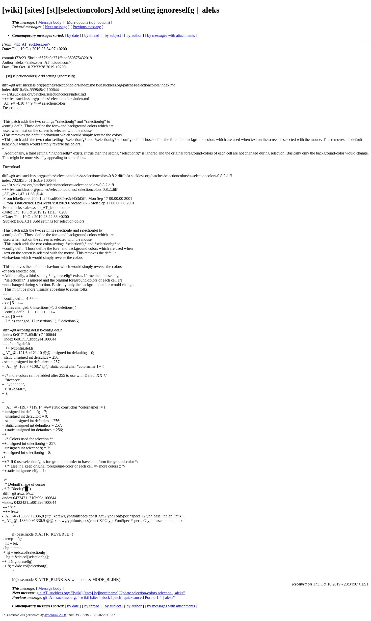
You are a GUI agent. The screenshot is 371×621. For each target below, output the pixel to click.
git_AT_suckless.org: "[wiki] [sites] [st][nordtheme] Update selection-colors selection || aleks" (111, 593)
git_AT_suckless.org (32, 44)
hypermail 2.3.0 (55, 615)
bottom (103, 22)
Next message (56, 27)
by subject (113, 35)
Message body (49, 22)
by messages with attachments (171, 35)
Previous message (87, 27)
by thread (91, 35)
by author (134, 35)
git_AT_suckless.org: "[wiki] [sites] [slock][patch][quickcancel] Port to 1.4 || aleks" (109, 597)
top (92, 22)
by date (73, 35)
